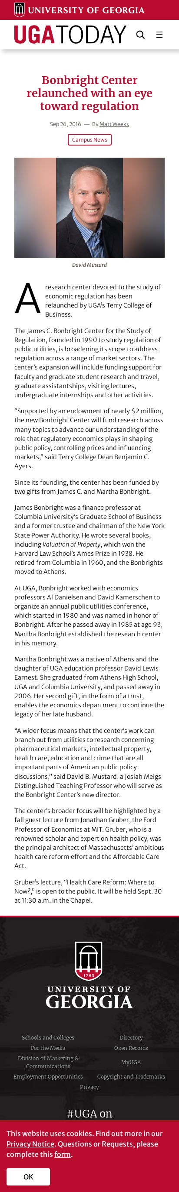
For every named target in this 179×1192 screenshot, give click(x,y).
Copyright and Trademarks (131, 1076)
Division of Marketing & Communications (48, 1062)
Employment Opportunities (48, 1076)
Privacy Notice (30, 1144)
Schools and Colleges (48, 1037)
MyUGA (131, 1062)
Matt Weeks (114, 124)
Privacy (89, 1087)
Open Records (131, 1048)
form (62, 1154)
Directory (131, 1037)
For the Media (48, 1048)
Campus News (89, 139)
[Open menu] (159, 34)
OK (28, 1177)
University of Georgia (89, 975)
